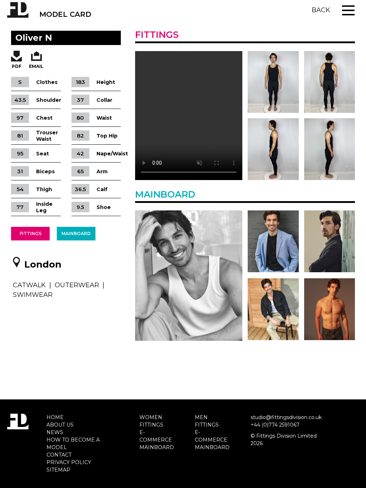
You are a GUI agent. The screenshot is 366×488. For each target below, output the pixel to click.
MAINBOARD (156, 447)
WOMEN (150, 417)
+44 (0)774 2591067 (275, 425)
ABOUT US (60, 425)
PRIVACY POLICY (68, 462)
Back (321, 10)
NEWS (54, 432)
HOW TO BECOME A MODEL (73, 443)
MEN (201, 417)
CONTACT (58, 455)
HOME (55, 417)
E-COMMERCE (155, 436)
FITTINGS (151, 425)
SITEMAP (58, 470)
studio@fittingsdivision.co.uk (286, 417)
